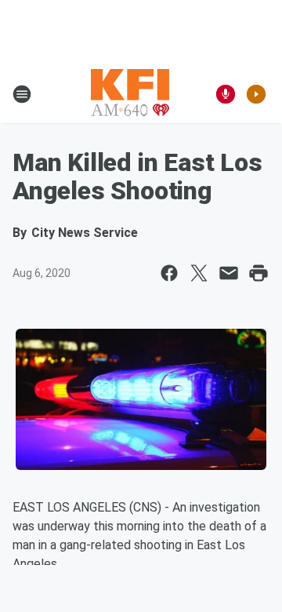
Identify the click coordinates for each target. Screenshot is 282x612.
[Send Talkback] (225, 94)
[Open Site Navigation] (22, 94)
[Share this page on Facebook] (169, 273)
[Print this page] (258, 273)
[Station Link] (130, 94)
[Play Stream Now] (256, 94)
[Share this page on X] (199, 273)
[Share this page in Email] (229, 273)
